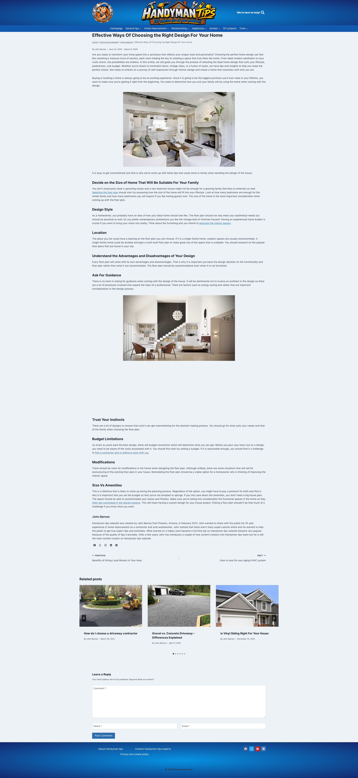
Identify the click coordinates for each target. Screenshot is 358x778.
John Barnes (92, 639)
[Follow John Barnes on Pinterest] (116, 545)
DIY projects (229, 28)
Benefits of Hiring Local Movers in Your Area (117, 558)
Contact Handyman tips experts (153, 749)
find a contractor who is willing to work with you (122, 452)
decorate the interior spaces (215, 223)
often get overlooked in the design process (116, 502)
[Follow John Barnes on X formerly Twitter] (100, 545)
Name (97, 726)
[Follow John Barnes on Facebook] (94, 545)
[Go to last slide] (84, 618)
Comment (99, 688)
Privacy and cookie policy (134, 754)
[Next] (274, 618)
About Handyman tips (110, 749)
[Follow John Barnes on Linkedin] (111, 545)
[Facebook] (245, 748)
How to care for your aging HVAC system (243, 558)
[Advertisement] (179, 388)
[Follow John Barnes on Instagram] (105, 545)
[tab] (173, 654)
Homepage (116, 28)
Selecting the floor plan (105, 192)
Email (186, 726)
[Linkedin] (263, 748)
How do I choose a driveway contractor (110, 633)
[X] (251, 748)
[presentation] (110, 606)
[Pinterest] (257, 748)
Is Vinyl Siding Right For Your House (244, 633)
